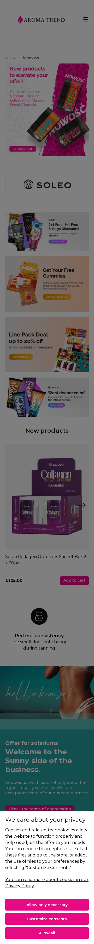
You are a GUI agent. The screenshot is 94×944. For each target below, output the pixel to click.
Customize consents (47, 919)
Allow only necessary (47, 904)
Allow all (47, 933)
